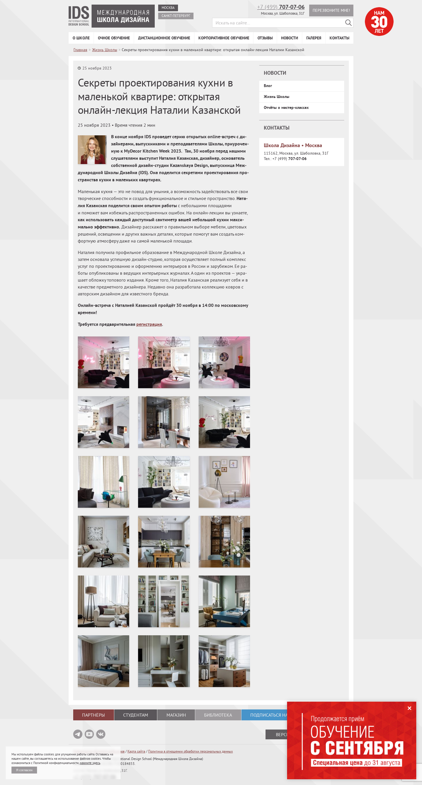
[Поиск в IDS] (348, 23)
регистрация (149, 324)
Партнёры (93, 715)
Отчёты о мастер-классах (286, 107)
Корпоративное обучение (223, 38)
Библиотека (218, 715)
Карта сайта (136, 751)
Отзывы (265, 38)
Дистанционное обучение (164, 38)
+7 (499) (281, 6)
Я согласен (24, 770)
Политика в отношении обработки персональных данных (190, 751)
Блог (268, 85)
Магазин (176, 715)
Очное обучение (114, 38)
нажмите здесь (90, 763)
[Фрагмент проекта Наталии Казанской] (103, 362)
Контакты (339, 38)
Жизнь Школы (276, 96)
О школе (81, 38)
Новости (289, 38)
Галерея (313, 38)
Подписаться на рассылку (280, 715)
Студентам (135, 715)
